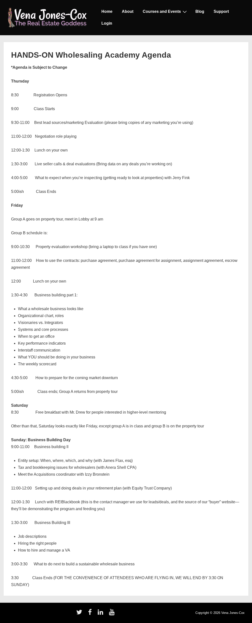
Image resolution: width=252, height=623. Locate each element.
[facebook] (91, 614)
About (127, 11)
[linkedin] (101, 614)
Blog (199, 11)
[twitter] (80, 614)
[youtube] (112, 614)
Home (106, 11)
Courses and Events (162, 11)
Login (106, 23)
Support (221, 11)
